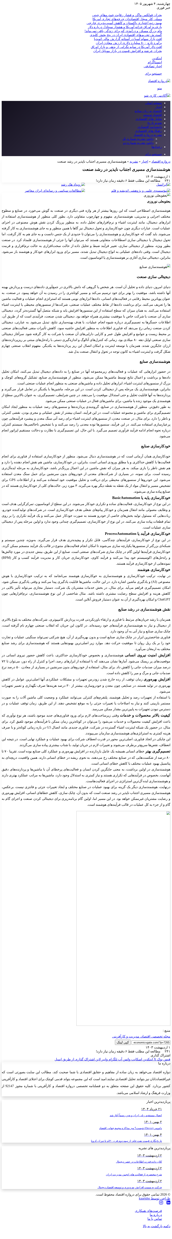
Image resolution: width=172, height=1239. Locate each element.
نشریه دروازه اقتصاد (148, 135)
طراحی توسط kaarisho (154, 1198)
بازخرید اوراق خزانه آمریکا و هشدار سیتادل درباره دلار (125, 27)
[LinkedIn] (168, 1203)
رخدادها (156, 147)
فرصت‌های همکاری (148, 1211)
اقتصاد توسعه (152, 115)
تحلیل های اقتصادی (149, 119)
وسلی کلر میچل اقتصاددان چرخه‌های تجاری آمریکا (127, 19)
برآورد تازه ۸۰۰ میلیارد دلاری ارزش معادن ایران (129, 43)
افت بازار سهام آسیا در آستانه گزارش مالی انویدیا (128, 39)
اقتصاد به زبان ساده (148, 111)
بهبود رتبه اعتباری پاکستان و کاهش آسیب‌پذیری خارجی (124, 23)
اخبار (158, 107)
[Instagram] (161, 1202)
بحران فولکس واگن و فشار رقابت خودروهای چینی (127, 15)
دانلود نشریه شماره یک (138, 139)
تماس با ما (154, 1219)
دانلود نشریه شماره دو (138, 143)
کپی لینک (123, 1042)
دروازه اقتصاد (160, 161)
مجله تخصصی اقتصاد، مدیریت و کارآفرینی (141, 1036)
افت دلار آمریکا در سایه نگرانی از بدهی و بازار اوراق (126, 47)
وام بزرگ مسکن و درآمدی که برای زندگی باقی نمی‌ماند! (123, 31)
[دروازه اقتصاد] (159, 81)
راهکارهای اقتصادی (148, 131)
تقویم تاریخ (154, 123)
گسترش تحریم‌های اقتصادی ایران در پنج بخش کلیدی (126, 35)
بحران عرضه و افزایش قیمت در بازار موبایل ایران (127, 51)
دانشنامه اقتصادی (149, 127)
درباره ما (156, 1215)
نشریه (134, 161)
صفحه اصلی (153, 103)
